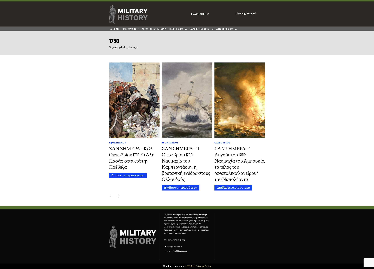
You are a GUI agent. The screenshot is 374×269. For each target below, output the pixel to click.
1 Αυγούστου (222, 143)
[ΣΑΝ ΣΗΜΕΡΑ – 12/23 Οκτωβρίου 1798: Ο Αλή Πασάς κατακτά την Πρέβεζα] (134, 100)
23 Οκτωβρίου (117, 143)
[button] (200, 14)
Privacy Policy (203, 266)
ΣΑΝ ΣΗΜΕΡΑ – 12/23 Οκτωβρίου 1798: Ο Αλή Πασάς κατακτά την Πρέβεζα (131, 158)
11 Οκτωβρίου (170, 143)
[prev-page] (111, 196)
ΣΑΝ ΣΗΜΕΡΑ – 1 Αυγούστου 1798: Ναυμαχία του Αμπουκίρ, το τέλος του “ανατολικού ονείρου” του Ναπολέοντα (239, 164)
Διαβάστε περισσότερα (127, 175)
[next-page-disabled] (117, 196)
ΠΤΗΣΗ (190, 266)
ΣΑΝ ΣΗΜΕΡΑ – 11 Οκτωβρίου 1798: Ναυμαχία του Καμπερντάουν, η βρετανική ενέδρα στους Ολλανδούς (186, 164)
